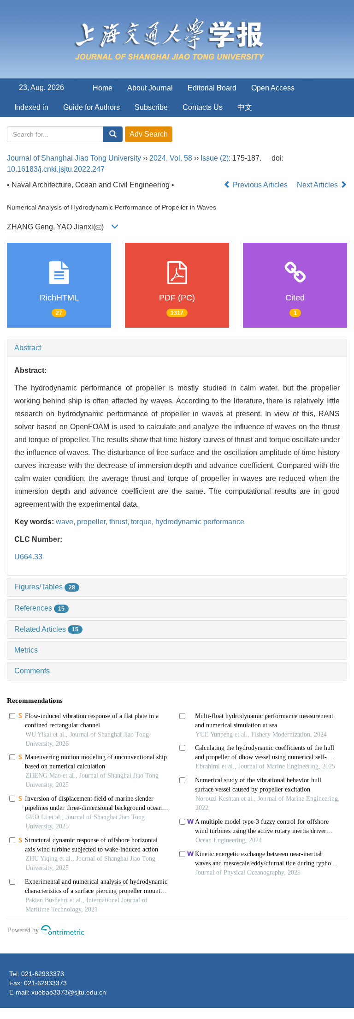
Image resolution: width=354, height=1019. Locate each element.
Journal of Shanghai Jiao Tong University (74, 158)
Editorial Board (212, 88)
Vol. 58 (181, 158)
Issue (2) (215, 158)
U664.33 (28, 557)
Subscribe (151, 107)
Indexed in (31, 107)
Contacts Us (203, 107)
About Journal (150, 88)
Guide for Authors (91, 107)
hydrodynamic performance (199, 522)
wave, (66, 522)
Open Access (273, 88)
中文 (244, 107)
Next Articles (318, 185)
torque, (143, 522)
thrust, (120, 522)
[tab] (177, 348)
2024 (157, 158)
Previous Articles (260, 185)
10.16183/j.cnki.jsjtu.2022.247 (56, 169)
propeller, (93, 522)
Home (102, 88)
